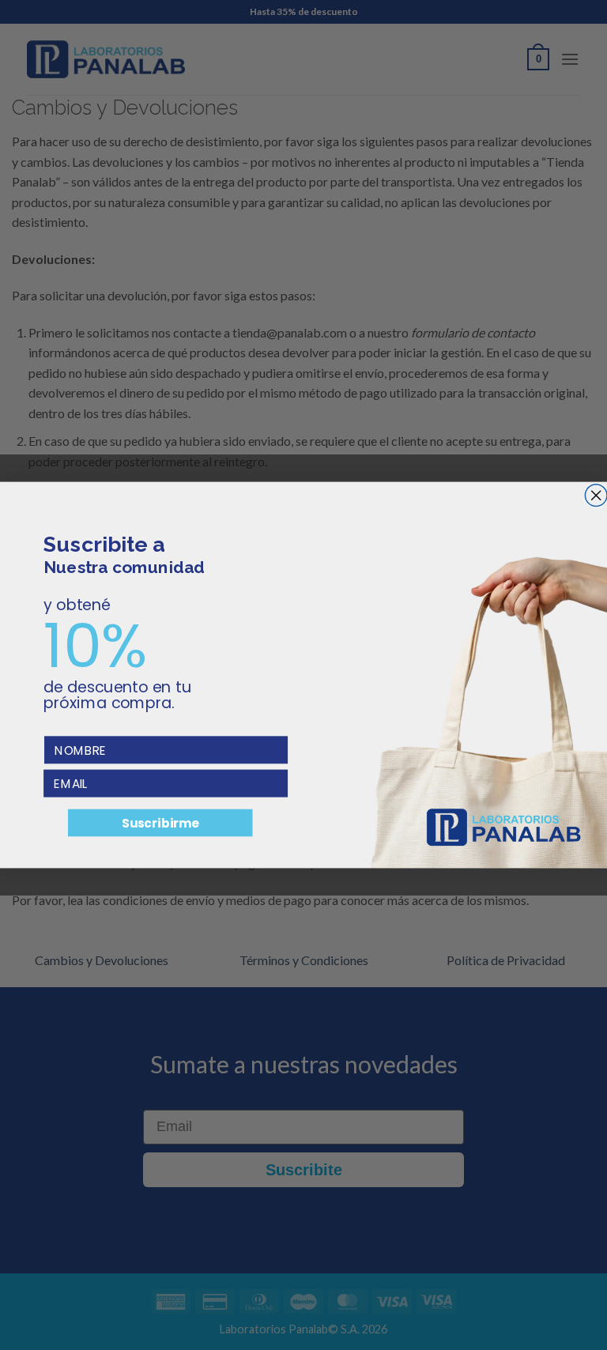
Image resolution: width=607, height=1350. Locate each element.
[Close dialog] (596, 496)
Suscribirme (160, 822)
